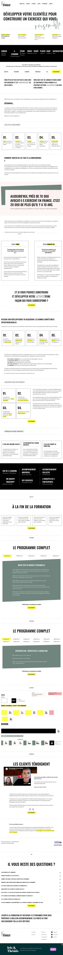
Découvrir (53, 949)
